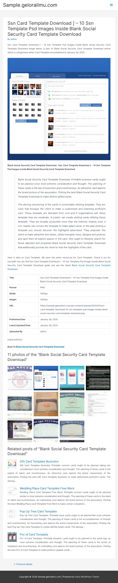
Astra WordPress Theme (87, 577)
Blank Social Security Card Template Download (40, 347)
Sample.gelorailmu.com (30, 5)
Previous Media (23, 564)
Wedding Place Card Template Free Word (47, 488)
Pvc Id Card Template (34, 534)
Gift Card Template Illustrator (39, 461)
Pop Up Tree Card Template (38, 511)
